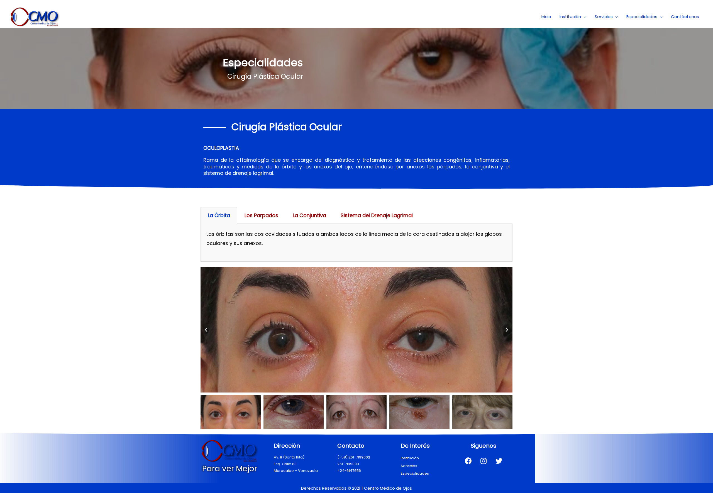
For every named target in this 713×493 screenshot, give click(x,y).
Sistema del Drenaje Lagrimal (377, 215)
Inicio (546, 16)
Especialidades (641, 16)
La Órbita (219, 215)
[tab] (219, 215)
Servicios (604, 16)
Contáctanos (685, 16)
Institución (570, 16)
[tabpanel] (356, 243)
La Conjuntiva (309, 215)
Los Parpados (261, 215)
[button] (206, 330)
